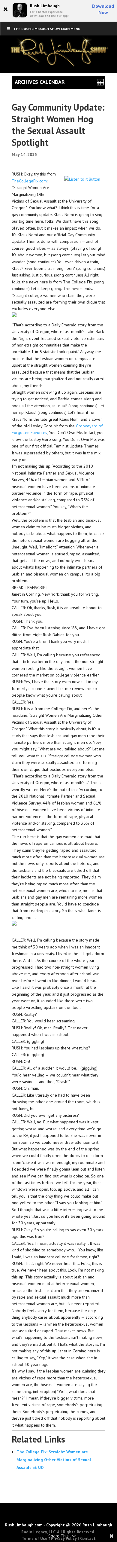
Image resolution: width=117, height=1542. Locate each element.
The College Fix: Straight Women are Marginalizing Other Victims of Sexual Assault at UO (53, 1459)
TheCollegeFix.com (29, 181)
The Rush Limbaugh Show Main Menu (46, 28)
